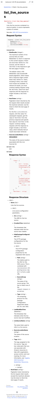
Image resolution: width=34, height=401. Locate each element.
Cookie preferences (22, 397)
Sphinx (14, 396)
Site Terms (14, 397)
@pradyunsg (21, 396)
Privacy (9, 397)
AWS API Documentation (20, 32)
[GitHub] (17, 393)
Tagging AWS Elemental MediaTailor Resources (22, 360)
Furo (26, 396)
